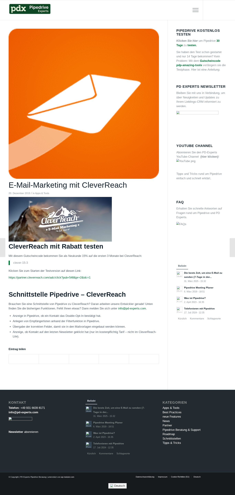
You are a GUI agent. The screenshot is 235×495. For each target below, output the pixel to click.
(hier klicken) (209, 156)
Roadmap (169, 434)
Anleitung (213, 69)
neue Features (172, 416)
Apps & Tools (42, 193)
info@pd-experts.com (132, 308)
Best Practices (172, 412)
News (166, 421)
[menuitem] (194, 10)
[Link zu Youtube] (208, 10)
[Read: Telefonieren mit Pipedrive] (179, 310)
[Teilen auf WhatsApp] (84, 359)
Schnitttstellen (172, 438)
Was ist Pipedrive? (195, 298)
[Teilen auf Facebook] (24, 359)
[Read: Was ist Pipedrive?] (179, 299)
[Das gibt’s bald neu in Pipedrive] (232, 247)
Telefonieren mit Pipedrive (199, 308)
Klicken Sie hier (187, 40)
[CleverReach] (84, 104)
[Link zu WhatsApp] (223, 10)
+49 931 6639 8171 (32, 407)
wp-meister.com (67, 477)
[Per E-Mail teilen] (144, 359)
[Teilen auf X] (54, 359)
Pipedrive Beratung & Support (182, 429)
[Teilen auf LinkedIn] (114, 359)
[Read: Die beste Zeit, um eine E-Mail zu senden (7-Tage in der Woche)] (179, 274)
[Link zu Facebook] (213, 10)
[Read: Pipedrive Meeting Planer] (179, 289)
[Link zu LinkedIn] (218, 10)
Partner (167, 425)
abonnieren (31, 432)
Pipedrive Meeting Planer (198, 287)
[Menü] (194, 10)
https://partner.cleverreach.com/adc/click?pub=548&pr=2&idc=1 (49, 277)
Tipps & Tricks (172, 443)
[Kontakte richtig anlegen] (2, 247)
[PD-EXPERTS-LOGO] (30, 10)
